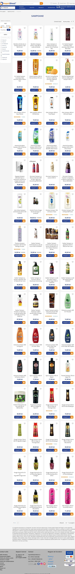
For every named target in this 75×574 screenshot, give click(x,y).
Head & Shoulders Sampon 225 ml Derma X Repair (19, 147)
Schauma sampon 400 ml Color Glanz (36, 345)
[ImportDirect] (8, 3)
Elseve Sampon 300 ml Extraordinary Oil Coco (36, 77)
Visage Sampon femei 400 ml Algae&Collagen (19, 440)
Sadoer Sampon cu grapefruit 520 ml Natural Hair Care (67, 244)
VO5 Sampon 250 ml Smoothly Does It (67, 506)
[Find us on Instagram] (41, 564)
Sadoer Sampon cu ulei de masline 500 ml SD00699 (67, 279)
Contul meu (63, 3)
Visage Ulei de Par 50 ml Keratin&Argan (67, 473)
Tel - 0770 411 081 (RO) (33, 557)
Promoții (41, 7)
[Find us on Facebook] (38, 564)
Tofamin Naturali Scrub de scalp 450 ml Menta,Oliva (19, 406)
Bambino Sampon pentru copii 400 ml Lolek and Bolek (35, 45)
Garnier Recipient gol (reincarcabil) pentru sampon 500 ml (68, 78)
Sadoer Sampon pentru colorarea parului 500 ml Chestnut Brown (51, 311)
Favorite (55, 3)
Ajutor (1, 566)
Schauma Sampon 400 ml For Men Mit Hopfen (67, 345)
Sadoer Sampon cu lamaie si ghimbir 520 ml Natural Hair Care (20, 279)
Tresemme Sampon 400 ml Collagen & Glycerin (35, 406)
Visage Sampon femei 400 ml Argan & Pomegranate (36, 441)
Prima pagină (2, 11)
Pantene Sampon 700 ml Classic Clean (52, 211)
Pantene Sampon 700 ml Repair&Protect (68, 211)
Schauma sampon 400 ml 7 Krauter (68, 311)
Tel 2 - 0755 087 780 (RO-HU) (35, 559)
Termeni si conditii (4, 559)
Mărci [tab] (5, 34)
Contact (2, 563)
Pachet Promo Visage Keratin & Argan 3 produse (36, 211)
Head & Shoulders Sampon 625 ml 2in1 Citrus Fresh (67, 147)
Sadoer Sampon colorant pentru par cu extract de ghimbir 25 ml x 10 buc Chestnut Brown (51, 246)
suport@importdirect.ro (34, 554)
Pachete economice (22, 7)
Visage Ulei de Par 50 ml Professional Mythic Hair (19, 507)
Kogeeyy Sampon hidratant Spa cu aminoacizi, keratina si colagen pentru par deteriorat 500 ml (20, 179)
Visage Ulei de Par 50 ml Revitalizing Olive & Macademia (36, 507)
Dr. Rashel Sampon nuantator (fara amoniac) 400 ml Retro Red (20, 79)
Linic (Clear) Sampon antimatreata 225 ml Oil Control (19, 211)
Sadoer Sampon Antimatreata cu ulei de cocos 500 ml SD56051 (35, 244)
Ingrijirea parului (11, 11)
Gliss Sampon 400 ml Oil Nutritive (36, 113)
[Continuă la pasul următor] (18, 523)
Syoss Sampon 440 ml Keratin (36, 376)
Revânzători (51, 7)
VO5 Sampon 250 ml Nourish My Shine (51, 506)
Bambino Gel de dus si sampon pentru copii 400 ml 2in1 (20, 45)
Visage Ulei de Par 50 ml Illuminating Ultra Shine (51, 474)
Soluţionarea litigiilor (5, 556)
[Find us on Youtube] (44, 564)
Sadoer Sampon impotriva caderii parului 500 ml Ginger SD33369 (36, 312)
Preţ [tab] (5, 23)
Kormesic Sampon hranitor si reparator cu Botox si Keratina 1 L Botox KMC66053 (67, 179)
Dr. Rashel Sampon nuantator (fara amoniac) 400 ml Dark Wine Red (68, 46)
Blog (1, 569)
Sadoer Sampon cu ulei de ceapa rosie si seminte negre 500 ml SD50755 (51, 280)
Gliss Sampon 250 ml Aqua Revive (19, 113)
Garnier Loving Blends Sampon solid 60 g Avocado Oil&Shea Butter (52, 79)
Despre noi (2, 568)
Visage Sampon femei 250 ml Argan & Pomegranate (52, 406)
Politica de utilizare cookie (6, 558)
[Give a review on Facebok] (32, 564)
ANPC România (3, 554)
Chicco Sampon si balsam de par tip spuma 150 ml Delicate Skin (51, 46)
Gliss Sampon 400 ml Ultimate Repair (67, 113)
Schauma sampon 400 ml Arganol (20, 345)
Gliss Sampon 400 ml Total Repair (51, 113)
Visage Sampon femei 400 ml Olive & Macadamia (68, 441)
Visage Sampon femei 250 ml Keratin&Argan (68, 405)
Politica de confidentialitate (7, 561)
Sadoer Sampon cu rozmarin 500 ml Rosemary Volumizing (36, 279)
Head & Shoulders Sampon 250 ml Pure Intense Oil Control (36, 147)
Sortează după (57, 21)
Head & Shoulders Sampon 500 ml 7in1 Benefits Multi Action (51, 147)
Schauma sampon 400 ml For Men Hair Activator (52, 346)
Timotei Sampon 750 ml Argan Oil (67, 376)
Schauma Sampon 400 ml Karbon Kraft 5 (20, 376)
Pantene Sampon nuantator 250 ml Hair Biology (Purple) (20, 244)
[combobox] (32, 3)
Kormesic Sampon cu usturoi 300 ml (52, 177)
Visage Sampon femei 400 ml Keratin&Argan (52, 440)
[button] (24, 28)
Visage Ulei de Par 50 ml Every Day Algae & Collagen (36, 474)
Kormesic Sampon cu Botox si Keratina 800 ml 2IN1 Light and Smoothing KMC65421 (36, 179)
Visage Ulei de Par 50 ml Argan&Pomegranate (20, 474)
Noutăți (32, 7)
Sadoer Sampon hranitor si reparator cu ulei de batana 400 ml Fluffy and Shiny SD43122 (20, 313)
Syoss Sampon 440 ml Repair (52, 376)
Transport (2, 564)
